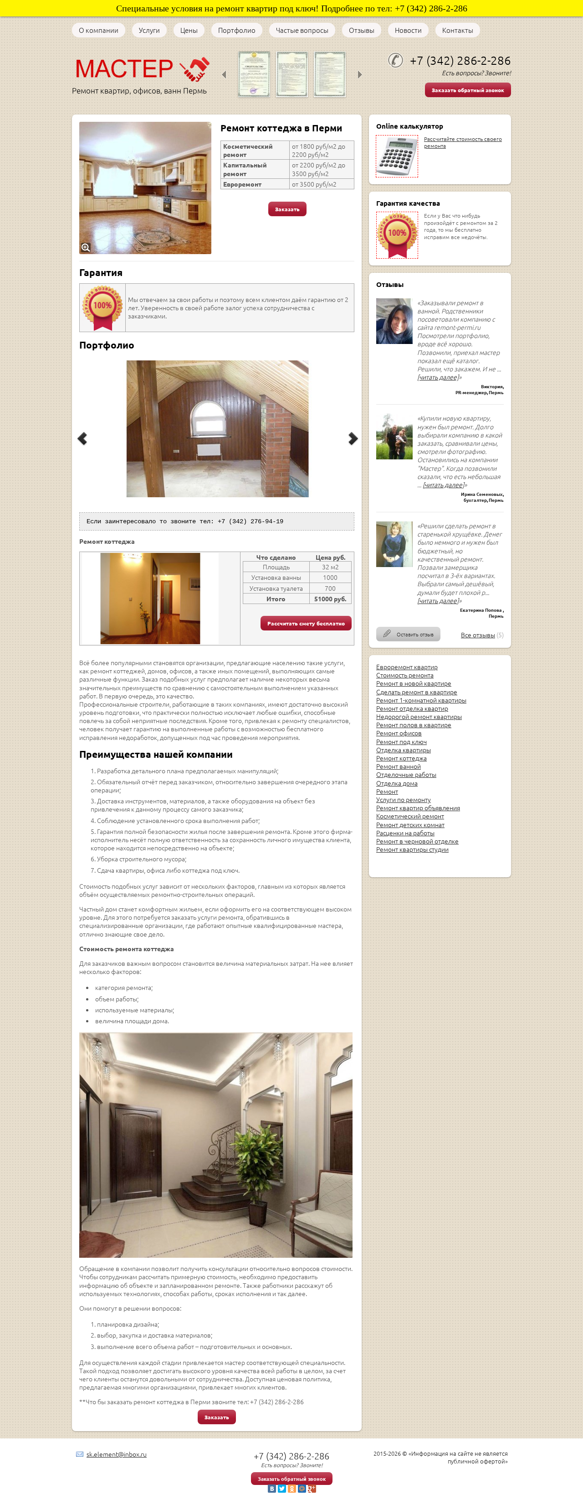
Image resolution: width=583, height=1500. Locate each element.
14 (245, 509)
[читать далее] (438, 376)
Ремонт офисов (399, 732)
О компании (98, 30)
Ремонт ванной (398, 766)
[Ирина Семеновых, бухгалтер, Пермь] (394, 456)
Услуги (149, 30)
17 (267, 509)
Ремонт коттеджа (401, 757)
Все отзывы (478, 634)
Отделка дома (397, 782)
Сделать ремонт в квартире (416, 691)
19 (281, 509)
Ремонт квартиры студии (412, 849)
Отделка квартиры (403, 749)
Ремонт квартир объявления (418, 807)
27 (340, 509)
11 (223, 509)
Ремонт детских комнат (410, 824)
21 (296, 509)
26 (332, 509)
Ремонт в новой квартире (413, 683)
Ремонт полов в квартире (413, 724)
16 (259, 509)
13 (238, 509)
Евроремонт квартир (407, 666)
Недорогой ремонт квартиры (419, 716)
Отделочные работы (406, 774)
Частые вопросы (302, 30)
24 (318, 509)
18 (274, 509)
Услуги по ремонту (403, 799)
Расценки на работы (405, 832)
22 (303, 509)
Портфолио (237, 30)
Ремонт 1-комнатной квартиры (421, 699)
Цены (189, 30)
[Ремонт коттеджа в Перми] (145, 188)
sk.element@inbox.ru (117, 1453)
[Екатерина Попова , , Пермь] (394, 564)
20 (289, 509)
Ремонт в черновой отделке (417, 840)
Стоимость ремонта (405, 674)
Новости (408, 30)
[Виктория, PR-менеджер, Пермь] (394, 341)
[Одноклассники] (292, 1488)
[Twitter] (282, 1488)
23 (310, 509)
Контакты (457, 30)
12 (230, 509)
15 (252, 509)
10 (216, 509)
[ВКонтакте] (272, 1488)
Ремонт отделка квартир (412, 708)
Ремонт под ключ (401, 741)
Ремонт (387, 791)
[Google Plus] (312, 1488)
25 (325, 509)
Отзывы (361, 30)
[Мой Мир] (302, 1488)
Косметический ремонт (410, 815)
